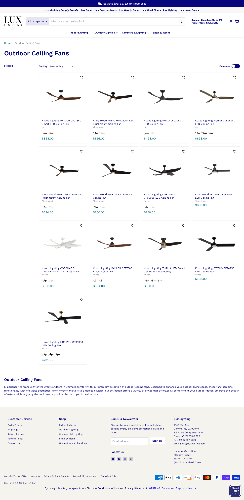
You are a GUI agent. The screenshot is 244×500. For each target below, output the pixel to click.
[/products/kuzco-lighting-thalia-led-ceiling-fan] (165, 244)
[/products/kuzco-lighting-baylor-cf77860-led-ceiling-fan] (114, 244)
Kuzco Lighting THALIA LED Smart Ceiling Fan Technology (164, 270)
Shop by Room (161, 32)
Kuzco (45, 127)
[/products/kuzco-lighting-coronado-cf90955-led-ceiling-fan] (165, 170)
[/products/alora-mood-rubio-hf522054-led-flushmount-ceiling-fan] (114, 96)
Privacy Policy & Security (56, 476)
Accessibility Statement (85, 476)
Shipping (12, 429)
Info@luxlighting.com (193, 443)
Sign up (157, 440)
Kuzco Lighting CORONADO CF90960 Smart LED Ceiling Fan (61, 270)
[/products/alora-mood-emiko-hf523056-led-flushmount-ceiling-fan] (63, 170)
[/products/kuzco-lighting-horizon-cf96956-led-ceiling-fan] (63, 318)
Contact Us (13, 443)
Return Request (16, 434)
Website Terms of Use (15, 476)
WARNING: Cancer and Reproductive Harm (174, 488)
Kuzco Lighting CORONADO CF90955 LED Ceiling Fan (160, 196)
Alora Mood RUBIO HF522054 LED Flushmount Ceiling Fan (113, 122)
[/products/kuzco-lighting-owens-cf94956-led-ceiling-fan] (216, 244)
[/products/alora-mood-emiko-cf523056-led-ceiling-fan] (114, 170)
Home (7, 43)
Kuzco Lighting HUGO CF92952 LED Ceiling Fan (162, 122)
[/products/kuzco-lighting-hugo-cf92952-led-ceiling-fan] (165, 96)
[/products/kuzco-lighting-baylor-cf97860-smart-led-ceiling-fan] (63, 96)
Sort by (43, 66)
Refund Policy (15, 438)
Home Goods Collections (73, 443)
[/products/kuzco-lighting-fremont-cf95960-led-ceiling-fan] (216, 96)
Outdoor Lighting (105, 32)
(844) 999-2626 (137, 3)
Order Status (14, 425)
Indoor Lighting (79, 32)
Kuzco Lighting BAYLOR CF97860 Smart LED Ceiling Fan (61, 122)
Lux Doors (86, 10)
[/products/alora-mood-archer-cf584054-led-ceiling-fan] (216, 170)
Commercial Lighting (134, 32)
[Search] (180, 21)
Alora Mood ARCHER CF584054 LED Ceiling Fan (214, 196)
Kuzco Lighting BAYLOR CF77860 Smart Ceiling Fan (112, 270)
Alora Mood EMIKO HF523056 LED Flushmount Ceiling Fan (62, 196)
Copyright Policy (109, 476)
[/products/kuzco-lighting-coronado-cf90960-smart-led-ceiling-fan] (63, 244)
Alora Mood (98, 127)
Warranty (35, 476)
